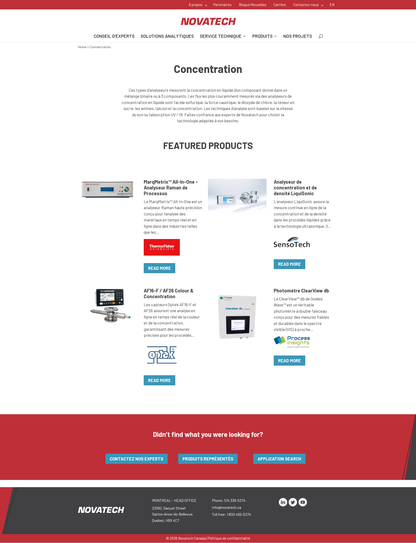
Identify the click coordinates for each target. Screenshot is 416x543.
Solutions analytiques (167, 36)
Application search (279, 458)
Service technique (220, 36)
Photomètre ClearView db (301, 290)
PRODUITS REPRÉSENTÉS (207, 458)
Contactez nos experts (136, 458)
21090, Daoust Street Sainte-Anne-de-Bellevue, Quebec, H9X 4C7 (172, 514)
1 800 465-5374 (239, 514)
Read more (159, 268)
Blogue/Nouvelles (252, 4)
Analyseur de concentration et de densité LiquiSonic (295, 187)
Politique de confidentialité (229, 538)
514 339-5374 (235, 500)
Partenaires (222, 4)
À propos (195, 4)
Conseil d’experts (114, 36)
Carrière (279, 4)
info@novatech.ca (226, 507)
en (332, 4)
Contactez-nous (306, 4)
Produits (262, 36)
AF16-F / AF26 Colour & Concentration (169, 293)
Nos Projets (297, 36)
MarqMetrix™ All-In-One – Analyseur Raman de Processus (171, 187)
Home (82, 47)
